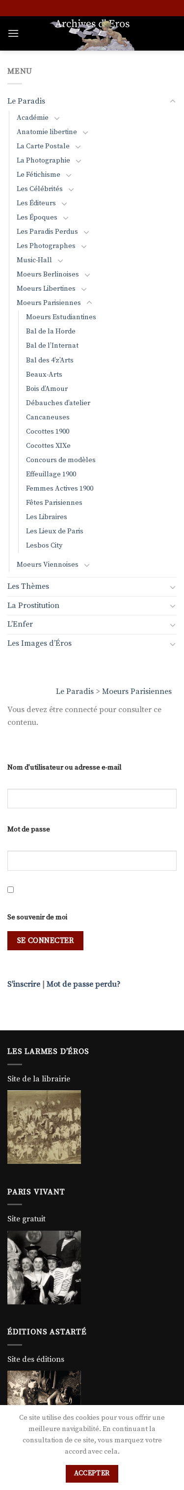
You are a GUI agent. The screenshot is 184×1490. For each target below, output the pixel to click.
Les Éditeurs (36, 203)
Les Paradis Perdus (47, 231)
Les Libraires (46, 517)
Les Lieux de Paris (54, 531)
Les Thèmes (28, 586)
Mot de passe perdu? (84, 984)
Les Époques (37, 217)
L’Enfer (20, 624)
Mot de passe (28, 829)
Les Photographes (46, 246)
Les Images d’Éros (39, 643)
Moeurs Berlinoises (48, 274)
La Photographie (43, 160)
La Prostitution (33, 605)
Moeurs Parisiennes (137, 691)
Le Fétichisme (38, 174)
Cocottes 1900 (47, 431)
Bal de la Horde (51, 331)
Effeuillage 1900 (51, 474)
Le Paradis (75, 691)
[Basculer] (173, 102)
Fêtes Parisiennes (54, 502)
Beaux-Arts (44, 374)
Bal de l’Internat (52, 345)
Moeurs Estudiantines (61, 317)
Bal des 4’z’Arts (50, 360)
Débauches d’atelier (58, 403)
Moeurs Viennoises (48, 564)
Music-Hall (34, 260)
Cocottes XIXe (48, 445)
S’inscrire (23, 984)
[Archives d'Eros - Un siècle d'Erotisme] (92, 33)
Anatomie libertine (47, 132)
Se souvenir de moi (37, 917)
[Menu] (13, 33)
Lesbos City (44, 545)
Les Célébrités (40, 189)
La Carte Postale (43, 146)
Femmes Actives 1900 (59, 488)
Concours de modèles (61, 460)
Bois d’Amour (47, 389)
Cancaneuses (48, 417)
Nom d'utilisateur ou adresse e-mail (64, 767)
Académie (33, 117)
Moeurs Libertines (46, 288)
